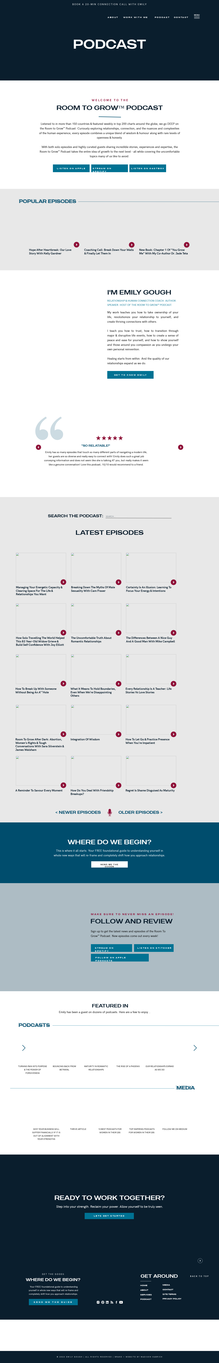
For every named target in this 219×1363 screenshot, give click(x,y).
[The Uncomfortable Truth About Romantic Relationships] (96, 618)
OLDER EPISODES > (140, 812)
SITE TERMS (169, 1294)
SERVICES (146, 1295)
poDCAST (146, 1299)
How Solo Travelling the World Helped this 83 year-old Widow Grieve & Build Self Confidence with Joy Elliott (40, 641)
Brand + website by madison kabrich (139, 1357)
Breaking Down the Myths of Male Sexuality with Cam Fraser (93, 589)
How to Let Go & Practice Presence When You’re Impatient (147, 741)
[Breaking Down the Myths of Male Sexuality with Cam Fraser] (96, 567)
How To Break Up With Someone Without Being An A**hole (35, 690)
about (144, 1290)
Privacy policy (172, 1299)
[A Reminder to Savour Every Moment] (41, 771)
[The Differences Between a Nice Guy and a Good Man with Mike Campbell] (151, 618)
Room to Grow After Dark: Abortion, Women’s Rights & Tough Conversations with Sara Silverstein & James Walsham (39, 744)
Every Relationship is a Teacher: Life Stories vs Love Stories (149, 690)
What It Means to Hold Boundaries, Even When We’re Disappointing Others (93, 692)
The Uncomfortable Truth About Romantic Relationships (91, 639)
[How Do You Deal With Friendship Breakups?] (96, 771)
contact (168, 1290)
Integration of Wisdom (85, 739)
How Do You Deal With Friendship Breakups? (92, 792)
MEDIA (166, 1285)
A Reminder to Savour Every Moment (39, 790)
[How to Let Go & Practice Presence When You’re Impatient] (151, 720)
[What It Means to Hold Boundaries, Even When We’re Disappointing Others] (96, 669)
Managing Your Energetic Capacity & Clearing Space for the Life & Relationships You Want (39, 590)
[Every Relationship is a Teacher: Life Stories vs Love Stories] (151, 669)
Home (143, 1285)
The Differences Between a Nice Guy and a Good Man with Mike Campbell (150, 639)
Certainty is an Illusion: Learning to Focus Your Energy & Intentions (148, 589)
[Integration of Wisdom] (96, 720)
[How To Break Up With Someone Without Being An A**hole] (41, 669)
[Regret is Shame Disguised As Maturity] (151, 771)
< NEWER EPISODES (78, 812)
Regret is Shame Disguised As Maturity (150, 790)
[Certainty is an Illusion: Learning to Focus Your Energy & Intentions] (151, 567)
